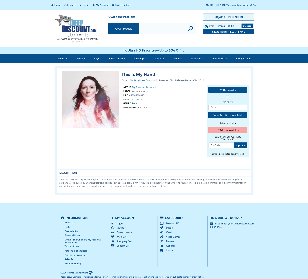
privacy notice (228, 123)
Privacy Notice (72, 235)
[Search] (191, 28)
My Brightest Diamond (143, 80)
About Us (70, 222)
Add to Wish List (230, 130)
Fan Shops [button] (139, 58)
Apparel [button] (159, 58)
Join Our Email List (230, 17)
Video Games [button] (116, 58)
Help (67, 227)
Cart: (221, 26)
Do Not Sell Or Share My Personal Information (83, 240)
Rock (134, 103)
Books (169, 250)
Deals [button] (243, 58)
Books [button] (177, 58)
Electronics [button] (197, 58)
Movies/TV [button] (61, 58)
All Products (125, 28)
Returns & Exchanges (76, 250)
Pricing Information (75, 255)
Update (240, 145)
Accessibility (71, 231)
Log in (85, 5)
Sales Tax (70, 259)
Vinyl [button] (96, 58)
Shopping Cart (124, 241)
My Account (102, 5)
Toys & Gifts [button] (219, 58)
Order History (123, 5)
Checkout (247, 25)
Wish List (121, 236)
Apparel (170, 245)
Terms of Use (72, 246)
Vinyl (169, 232)
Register (71, 5)
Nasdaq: (77, 42)
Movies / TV (172, 223)
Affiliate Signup (73, 263)
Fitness (170, 241)
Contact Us (123, 245)
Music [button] (80, 58)
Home (57, 5)
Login (120, 223)
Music (169, 227)
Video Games (173, 236)
